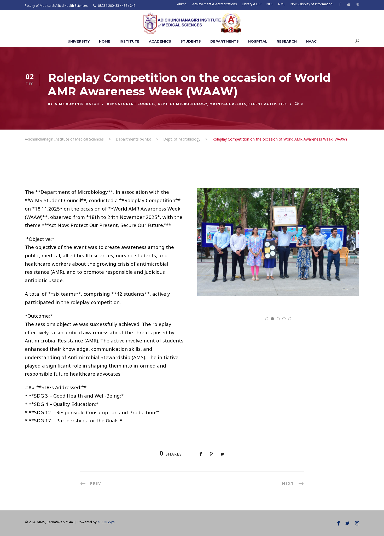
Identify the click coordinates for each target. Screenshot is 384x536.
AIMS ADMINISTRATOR (77, 103)
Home (104, 41)
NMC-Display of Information (311, 4)
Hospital (257, 41)
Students (191, 41)
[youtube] (348, 4)
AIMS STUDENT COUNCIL (131, 103)
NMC (282, 4)
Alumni (182, 4)
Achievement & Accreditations (214, 4)
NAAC (311, 41)
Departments (224, 41)
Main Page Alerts (228, 103)
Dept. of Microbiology (182, 103)
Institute (129, 41)
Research (287, 41)
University (79, 41)
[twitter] (347, 523)
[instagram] (358, 4)
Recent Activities (267, 103)
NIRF (269, 4)
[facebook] (340, 4)
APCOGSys (106, 522)
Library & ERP (251, 4)
